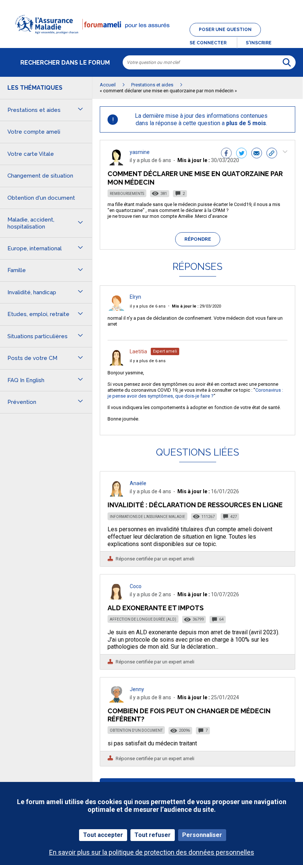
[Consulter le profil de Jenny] (116, 700)
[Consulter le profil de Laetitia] (116, 363)
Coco (136, 586)
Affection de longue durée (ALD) (143, 619)
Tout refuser (153, 834)
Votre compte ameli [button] (33, 131)
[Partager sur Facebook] (226, 154)
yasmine (140, 152)
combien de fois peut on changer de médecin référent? (189, 715)
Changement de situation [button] (40, 175)
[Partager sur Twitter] (241, 154)
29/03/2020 (196, 306)
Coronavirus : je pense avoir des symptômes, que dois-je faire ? (195, 393)
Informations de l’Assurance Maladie (147, 517)
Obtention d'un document (136, 730)
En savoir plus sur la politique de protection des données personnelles (151, 852)
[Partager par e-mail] (256, 154)
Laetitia (138, 351)
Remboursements (127, 194)
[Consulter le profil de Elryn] (116, 308)
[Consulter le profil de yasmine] (116, 163)
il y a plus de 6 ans (148, 306)
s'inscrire (259, 42)
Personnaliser (202, 834)
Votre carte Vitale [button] (30, 154)
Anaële (138, 483)
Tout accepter (103, 834)
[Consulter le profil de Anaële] (116, 494)
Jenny (137, 689)
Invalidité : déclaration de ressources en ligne (195, 505)
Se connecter (208, 42)
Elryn (135, 297)
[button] (151, 38)
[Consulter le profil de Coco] (116, 597)
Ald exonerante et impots (156, 608)
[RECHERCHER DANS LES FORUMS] (287, 62)
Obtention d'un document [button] (41, 198)
